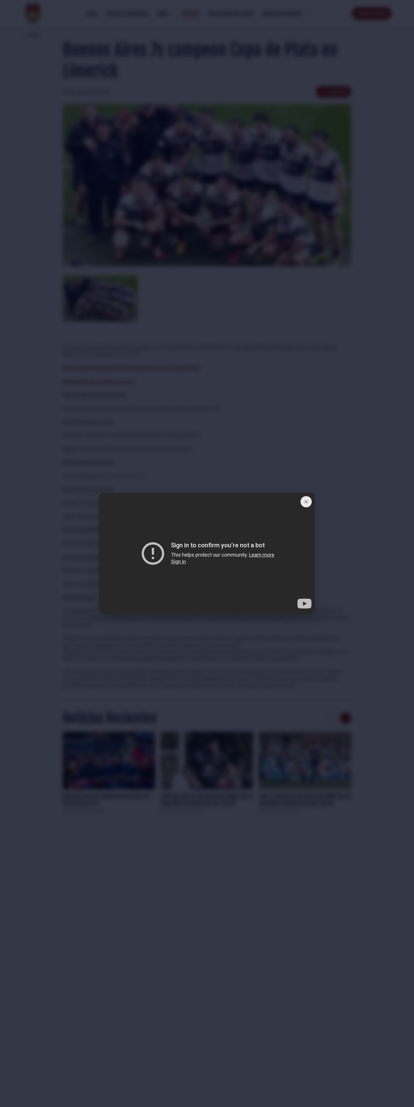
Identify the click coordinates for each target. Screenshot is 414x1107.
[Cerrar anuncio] (306, 501)
